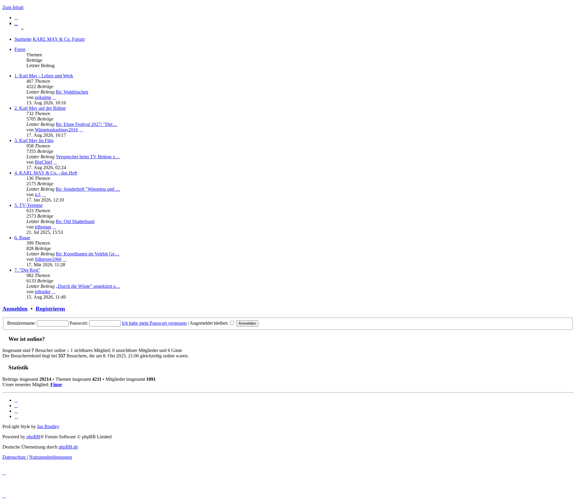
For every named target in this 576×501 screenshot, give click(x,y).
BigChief (43, 162)
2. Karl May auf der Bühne (40, 108)
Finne (56, 384)
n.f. (38, 194)
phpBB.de (68, 446)
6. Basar (22, 237)
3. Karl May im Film (33, 140)
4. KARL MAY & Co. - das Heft (45, 172)
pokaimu (43, 97)
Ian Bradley (48, 426)
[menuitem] (16, 17)
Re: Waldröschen (72, 91)
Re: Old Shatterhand (75, 221)
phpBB (33, 436)
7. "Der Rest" (27, 270)
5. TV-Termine (28, 205)
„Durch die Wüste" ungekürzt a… (88, 286)
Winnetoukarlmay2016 (56, 129)
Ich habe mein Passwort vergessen (154, 323)
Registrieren (50, 309)
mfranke (42, 291)
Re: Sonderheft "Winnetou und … (88, 189)
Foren (20, 49)
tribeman (43, 226)
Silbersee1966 (48, 259)
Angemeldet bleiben (209, 323)
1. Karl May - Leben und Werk (43, 75)
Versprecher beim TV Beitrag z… (88, 156)
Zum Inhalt (12, 7)
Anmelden (15, 309)
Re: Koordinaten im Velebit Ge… (87, 253)
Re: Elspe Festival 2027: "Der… (86, 124)
